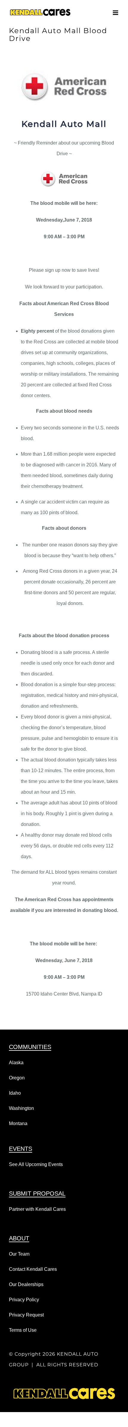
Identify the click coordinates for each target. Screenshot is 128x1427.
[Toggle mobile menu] (116, 13)
